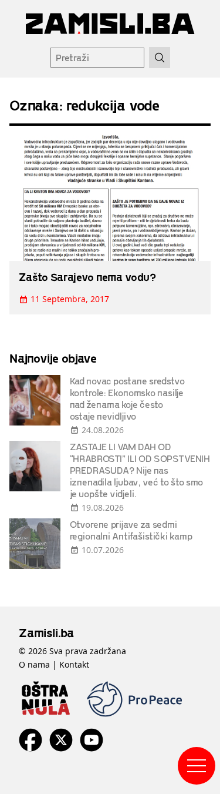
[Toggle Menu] (196, 766)
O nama (34, 664)
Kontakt (74, 664)
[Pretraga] (159, 57)
